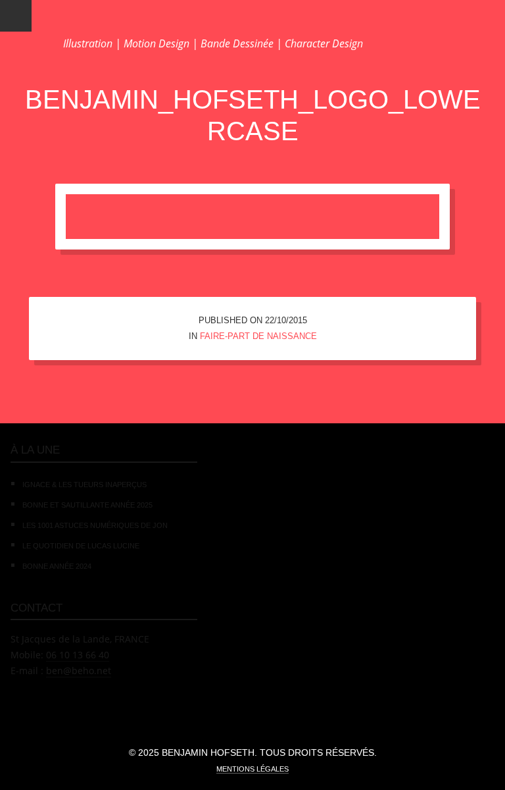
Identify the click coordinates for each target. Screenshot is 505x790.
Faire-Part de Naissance (258, 336)
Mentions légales (252, 769)
